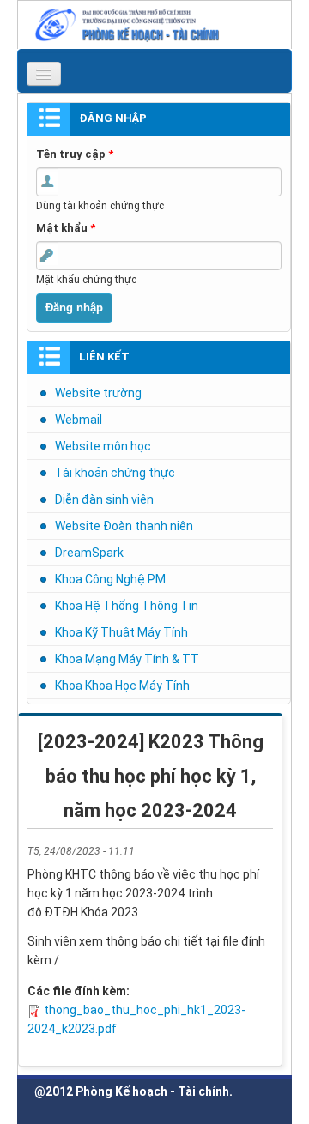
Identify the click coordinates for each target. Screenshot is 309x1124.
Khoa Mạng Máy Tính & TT (127, 659)
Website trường (98, 393)
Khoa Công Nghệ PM (110, 579)
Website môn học (103, 446)
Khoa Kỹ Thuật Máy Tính (121, 632)
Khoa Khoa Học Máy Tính (122, 685)
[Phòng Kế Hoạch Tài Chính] (159, 24)
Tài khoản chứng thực (115, 473)
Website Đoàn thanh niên (124, 526)
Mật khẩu (65, 227)
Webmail (78, 419)
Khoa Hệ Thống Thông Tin (126, 606)
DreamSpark (89, 552)
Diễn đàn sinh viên (104, 499)
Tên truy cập (74, 154)
